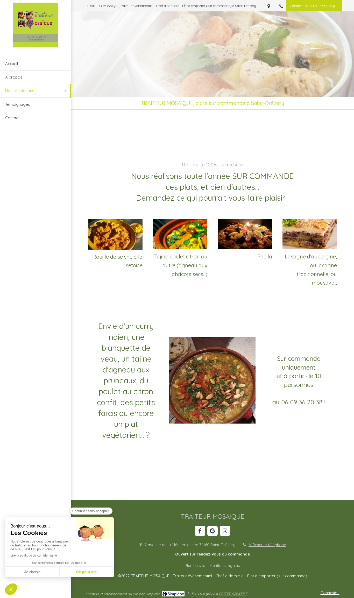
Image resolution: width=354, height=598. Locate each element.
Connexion (330, 592)
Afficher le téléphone (267, 544)
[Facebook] (200, 531)
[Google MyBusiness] (212, 531)
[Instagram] (225, 531)
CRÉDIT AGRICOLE (233, 594)
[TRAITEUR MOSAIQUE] (35, 46)
